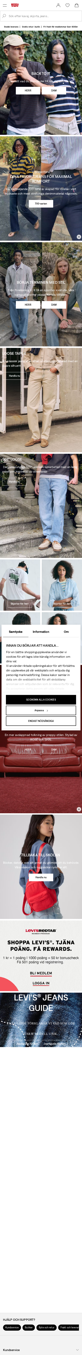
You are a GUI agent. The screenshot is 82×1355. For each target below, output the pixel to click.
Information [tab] (41, 631)
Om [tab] (66, 631)
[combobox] (44, 16)
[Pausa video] (79, 237)
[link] (58, 5)
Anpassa (39, 710)
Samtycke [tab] (15, 631)
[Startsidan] (16, 5)
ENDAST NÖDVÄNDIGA (41, 721)
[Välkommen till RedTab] (40, 969)
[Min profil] (41, 986)
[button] (12, 1328)
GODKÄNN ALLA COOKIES (41, 699)
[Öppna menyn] (4, 5)
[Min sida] (58, 5)
